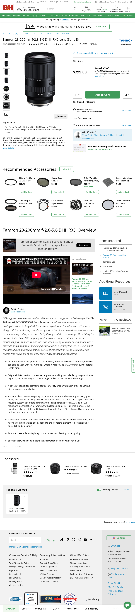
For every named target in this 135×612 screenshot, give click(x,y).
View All (67, 169)
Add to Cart (102, 95)
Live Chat (125, 2)
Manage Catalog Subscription (22, 566)
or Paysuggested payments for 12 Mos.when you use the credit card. (112, 72)
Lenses (22, 34)
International (15, 574)
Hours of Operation (48, 566)
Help (119, 2)
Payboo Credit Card (48, 570)
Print (95, 44)
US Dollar (121, 538)
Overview (10, 608)
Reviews (40, 608)
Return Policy (15, 559)
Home (5, 34)
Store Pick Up (114, 583)
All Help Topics (16, 585)
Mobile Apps (94, 599)
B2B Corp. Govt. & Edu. (80, 566)
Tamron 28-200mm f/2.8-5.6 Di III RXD (55, 34)
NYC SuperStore (103, 2)
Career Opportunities (49, 581)
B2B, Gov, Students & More (25, 2)
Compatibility (91, 608)
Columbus (65, 20)
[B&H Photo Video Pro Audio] (9, 8)
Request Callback (119, 568)
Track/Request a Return (19, 563)
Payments (13, 570)
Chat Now (101, 26)
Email (13, 540)
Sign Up (51, 540)
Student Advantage (78, 563)
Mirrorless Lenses (33, 34)
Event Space (75, 570)
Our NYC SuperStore (49, 563)
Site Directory (15, 578)
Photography (13, 34)
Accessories (73, 608)
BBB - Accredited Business (15, 599)
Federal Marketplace (79, 559)
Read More (83, 245)
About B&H (44, 559)
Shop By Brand (15, 581)
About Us (113, 2)
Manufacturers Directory (50, 578)
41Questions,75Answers (65, 44)
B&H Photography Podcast (81, 578)
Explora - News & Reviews (81, 574)
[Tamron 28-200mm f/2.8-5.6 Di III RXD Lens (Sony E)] (40, 79)
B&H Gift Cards (115, 587)
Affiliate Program (47, 574)
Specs (25, 608)
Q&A (56, 608)
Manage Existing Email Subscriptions (25, 547)
